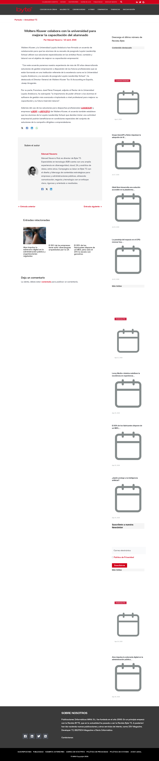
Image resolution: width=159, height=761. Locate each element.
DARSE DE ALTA (86, 2)
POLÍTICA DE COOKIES (119, 752)
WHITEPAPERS (73, 2)
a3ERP (34, 111)
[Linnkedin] (137, 2)
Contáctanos (67, 737)
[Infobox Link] (128, 39)
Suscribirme (119, 565)
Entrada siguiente (93, 206)
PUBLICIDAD (98, 2)
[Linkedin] (32, 128)
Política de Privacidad (124, 557)
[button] (121, 2)
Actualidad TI (30, 20)
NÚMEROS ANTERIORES (54, 752)
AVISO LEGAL (136, 752)
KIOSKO (63, 2)
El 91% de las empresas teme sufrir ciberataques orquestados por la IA (60, 247)
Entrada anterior (26, 206)
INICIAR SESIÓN (111, 2)
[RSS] (45, 736)
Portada (18, 20)
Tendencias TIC (120, 319)
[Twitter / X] (22, 128)
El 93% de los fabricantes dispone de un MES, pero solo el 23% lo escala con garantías (84, 249)
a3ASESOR (86, 108)
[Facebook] (27, 128)
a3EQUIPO (44, 111)
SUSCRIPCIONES (24, 752)
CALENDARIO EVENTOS (50, 2)
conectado (46, 282)
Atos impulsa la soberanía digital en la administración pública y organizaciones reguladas (34, 251)
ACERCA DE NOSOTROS (75, 752)
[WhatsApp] (37, 128)
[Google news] (143, 2)
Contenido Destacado (122, 80)
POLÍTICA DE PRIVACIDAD (97, 752)
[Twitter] (140, 2)
